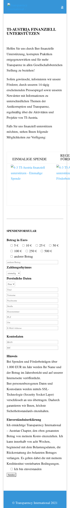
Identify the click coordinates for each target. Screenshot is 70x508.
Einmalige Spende (29, 159)
